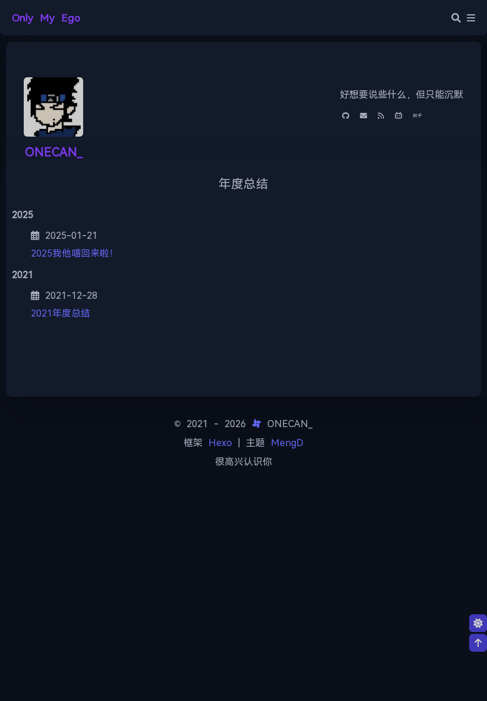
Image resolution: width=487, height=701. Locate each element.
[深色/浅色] (478, 623)
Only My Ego (46, 18)
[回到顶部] (478, 643)
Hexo (220, 443)
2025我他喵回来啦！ (75, 253)
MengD (287, 443)
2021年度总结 (60, 313)
